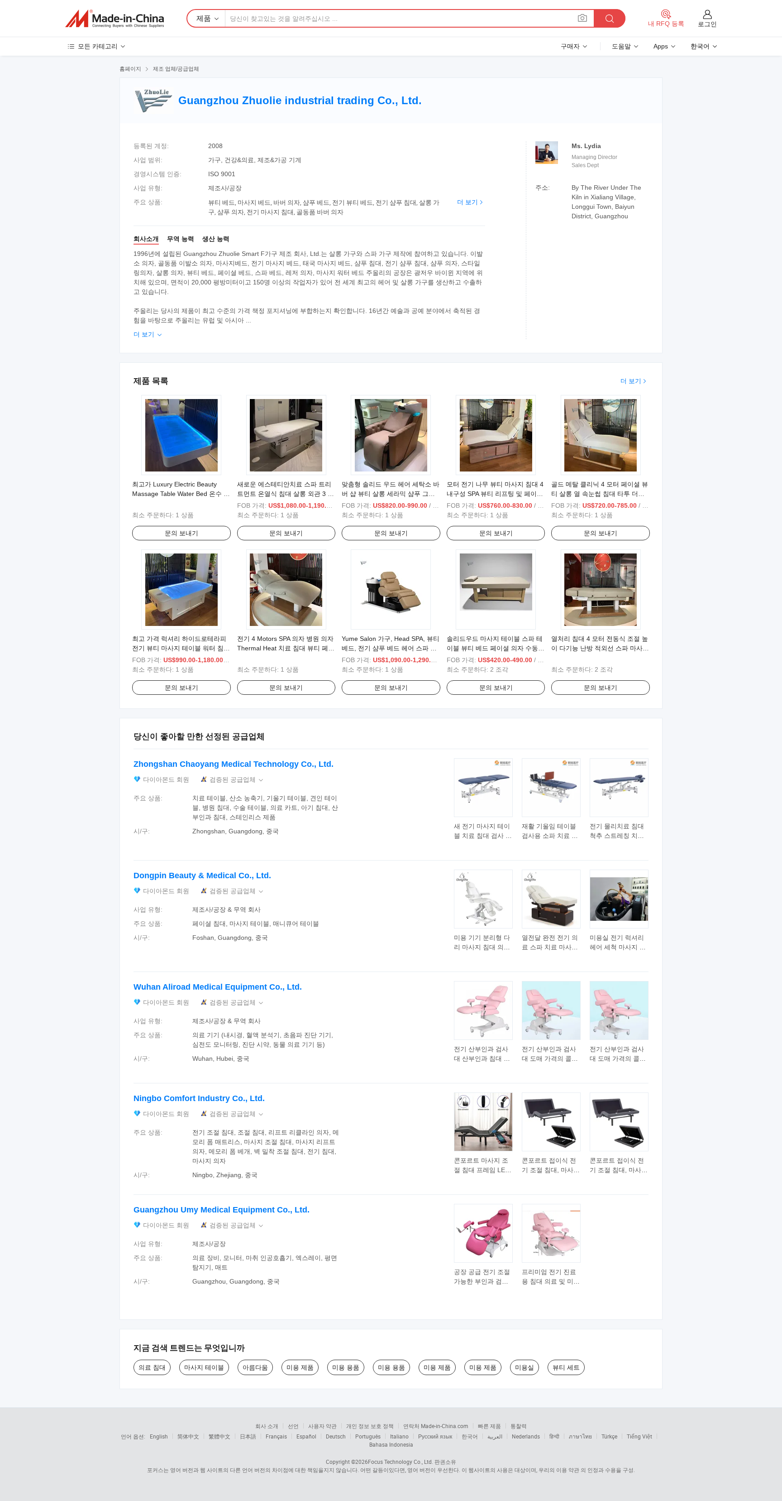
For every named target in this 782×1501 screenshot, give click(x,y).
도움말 (621, 46)
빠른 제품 (489, 1425)
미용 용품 (345, 1367)
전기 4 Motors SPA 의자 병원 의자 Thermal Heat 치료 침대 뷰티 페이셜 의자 (285, 648)
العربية (494, 1436)
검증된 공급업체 (237, 780)
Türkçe (609, 1436)
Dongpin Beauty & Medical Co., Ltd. (202, 875)
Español (306, 1436)
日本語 (248, 1436)
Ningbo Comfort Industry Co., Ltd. (199, 1098)
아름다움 (255, 1367)
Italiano (399, 1436)
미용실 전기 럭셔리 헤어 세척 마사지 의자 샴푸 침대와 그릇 (618, 947)
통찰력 (518, 1425)
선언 (293, 1425)
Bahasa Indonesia (391, 1444)
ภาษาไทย (580, 1436)
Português (368, 1436)
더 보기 (467, 202)
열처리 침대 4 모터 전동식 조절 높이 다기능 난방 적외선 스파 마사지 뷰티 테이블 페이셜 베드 (600, 648)
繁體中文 (219, 1436)
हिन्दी (554, 1436)
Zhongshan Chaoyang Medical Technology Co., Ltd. (234, 764)
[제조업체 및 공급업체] (114, 18)
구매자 (570, 46)
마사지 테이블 (204, 1367)
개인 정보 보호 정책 (370, 1425)
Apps (660, 46)
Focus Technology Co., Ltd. (400, 1461)
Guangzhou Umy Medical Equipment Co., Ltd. (222, 1209)
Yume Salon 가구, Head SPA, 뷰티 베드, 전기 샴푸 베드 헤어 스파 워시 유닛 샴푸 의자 (390, 648)
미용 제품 (300, 1367)
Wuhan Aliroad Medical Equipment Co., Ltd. (218, 986)
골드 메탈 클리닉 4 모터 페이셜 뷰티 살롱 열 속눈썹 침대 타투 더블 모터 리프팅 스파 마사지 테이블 (599, 494)
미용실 (524, 1367)
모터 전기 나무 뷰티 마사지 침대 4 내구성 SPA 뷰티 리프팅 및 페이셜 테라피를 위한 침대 (495, 494)
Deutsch (336, 1436)
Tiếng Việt (639, 1436)
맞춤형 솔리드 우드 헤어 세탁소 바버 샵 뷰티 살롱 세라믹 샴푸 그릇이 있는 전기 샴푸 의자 (390, 494)
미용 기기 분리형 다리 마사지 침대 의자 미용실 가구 (482, 947)
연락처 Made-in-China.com (435, 1425)
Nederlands (526, 1436)
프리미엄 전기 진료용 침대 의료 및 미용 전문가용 (551, 1281)
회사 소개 (266, 1425)
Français (276, 1436)
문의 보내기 (181, 533)
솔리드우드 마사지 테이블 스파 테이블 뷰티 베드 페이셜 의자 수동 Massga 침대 (495, 648)
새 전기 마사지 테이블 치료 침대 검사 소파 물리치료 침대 (483, 836)
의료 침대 (152, 1367)
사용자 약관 (322, 1425)
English (159, 1436)
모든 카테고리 (98, 46)
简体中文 (188, 1436)
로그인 (707, 24)
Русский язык (435, 1436)
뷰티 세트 (566, 1367)
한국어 (470, 1436)
